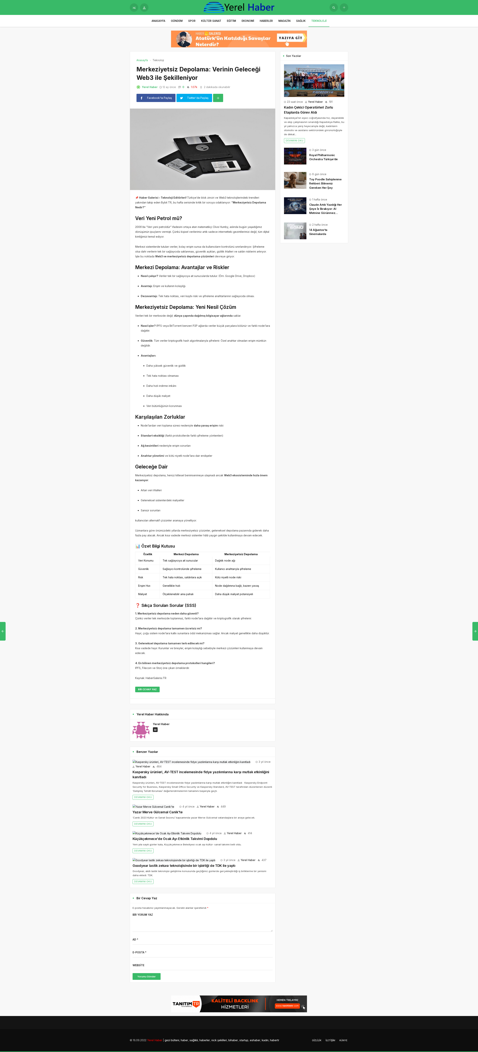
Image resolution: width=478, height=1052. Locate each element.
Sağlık (301, 20)
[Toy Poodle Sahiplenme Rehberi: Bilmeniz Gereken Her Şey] (295, 180)
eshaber (255, 1040)
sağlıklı (194, 1040)
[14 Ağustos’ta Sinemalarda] (295, 230)
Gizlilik (316, 1040)
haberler (204, 1040)
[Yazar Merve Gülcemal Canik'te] (153, 806)
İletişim (330, 1040)
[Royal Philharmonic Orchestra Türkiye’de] (295, 155)
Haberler (266, 20)
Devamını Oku (143, 797)
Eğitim (231, 20)
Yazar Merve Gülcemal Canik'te (158, 812)
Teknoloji (319, 20)
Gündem (177, 20)
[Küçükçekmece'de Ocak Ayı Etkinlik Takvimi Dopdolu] (167, 833)
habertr (274, 1040)
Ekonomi (248, 20)
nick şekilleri (219, 1040)
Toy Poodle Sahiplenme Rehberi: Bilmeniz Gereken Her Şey (325, 183)
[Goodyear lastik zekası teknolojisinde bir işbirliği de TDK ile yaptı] (174, 860)
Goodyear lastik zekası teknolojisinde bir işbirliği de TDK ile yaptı (184, 866)
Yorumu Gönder (146, 976)
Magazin (284, 20)
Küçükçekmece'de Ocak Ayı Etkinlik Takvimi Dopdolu (175, 839)
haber (184, 1040)
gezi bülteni (172, 1040)
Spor (191, 20)
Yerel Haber (150, 87)
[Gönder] (334, 7)
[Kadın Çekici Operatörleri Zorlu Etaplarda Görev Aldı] (314, 80)
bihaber (233, 1040)
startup (243, 1040)
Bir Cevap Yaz (147, 689)
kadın (265, 1040)
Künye (343, 1040)
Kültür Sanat (211, 20)
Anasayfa (158, 20)
